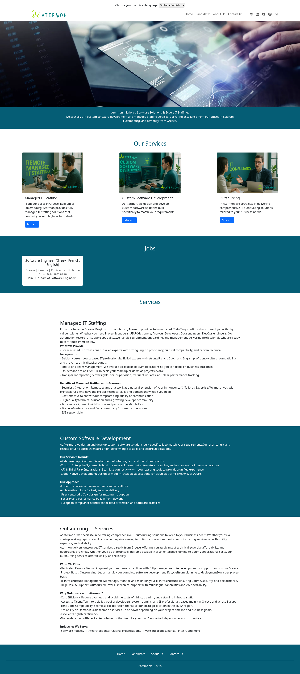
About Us (219, 14)
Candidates (203, 14)
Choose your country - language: (136, 5)
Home (189, 14)
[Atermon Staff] (276, 14)
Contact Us (235, 14)
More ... (32, 224)
